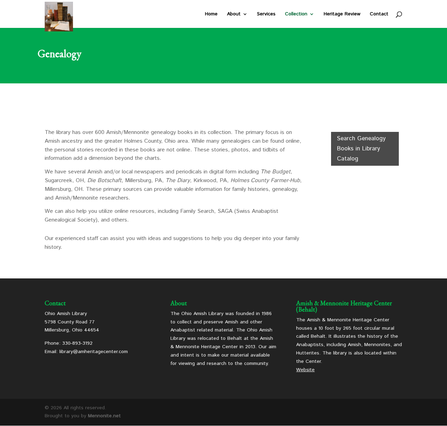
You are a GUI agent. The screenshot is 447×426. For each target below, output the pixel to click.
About (234, 14)
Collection (296, 14)
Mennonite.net (104, 415)
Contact (379, 14)
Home (211, 14)
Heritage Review (342, 14)
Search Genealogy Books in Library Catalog (361, 148)
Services (266, 14)
